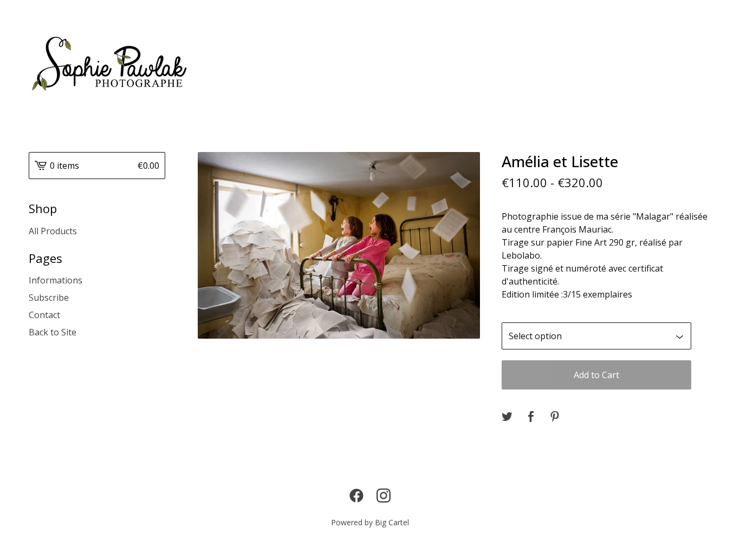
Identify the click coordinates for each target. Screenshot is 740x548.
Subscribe (49, 297)
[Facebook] (356, 495)
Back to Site (52, 332)
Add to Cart (596, 375)
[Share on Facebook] (530, 417)
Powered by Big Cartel (370, 522)
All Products (53, 231)
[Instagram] (384, 495)
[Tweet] (507, 417)
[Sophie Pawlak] (111, 65)
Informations (55, 280)
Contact (44, 315)
